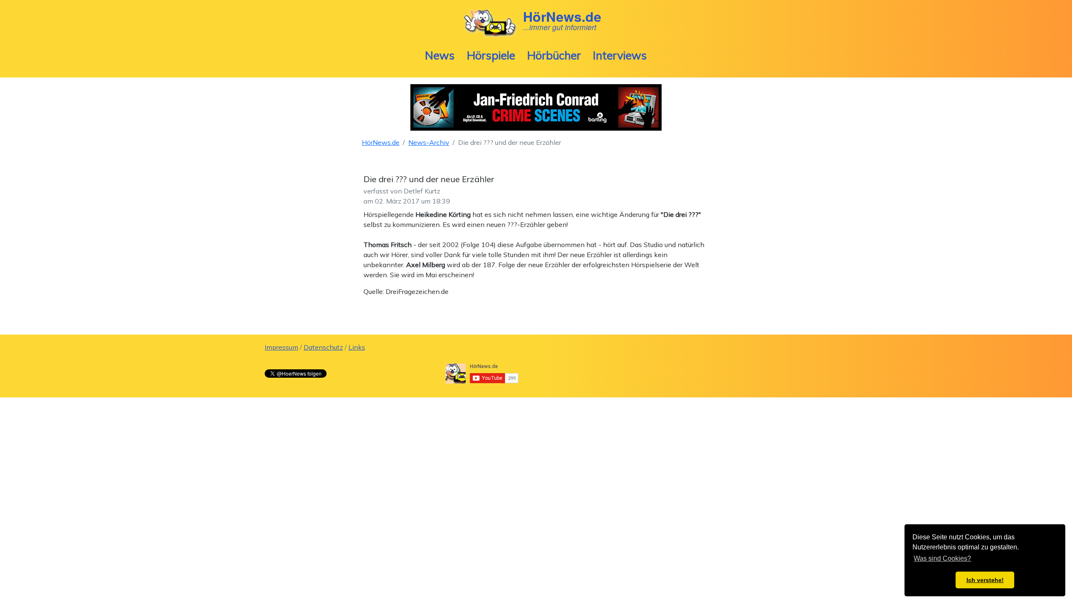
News (440, 55)
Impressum (281, 347)
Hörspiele (491, 55)
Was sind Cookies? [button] (942, 558)
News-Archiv (428, 142)
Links (356, 347)
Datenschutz (323, 347)
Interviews (620, 55)
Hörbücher (554, 55)
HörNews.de (380, 142)
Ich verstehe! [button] (985, 580)
